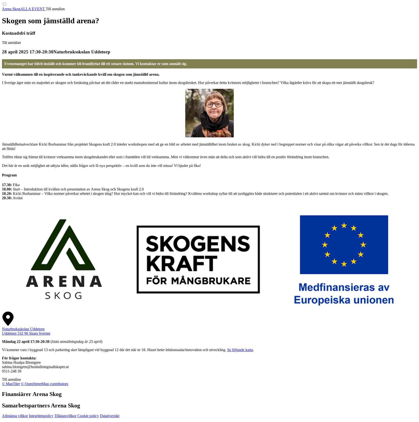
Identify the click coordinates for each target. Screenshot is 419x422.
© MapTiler (11, 384)
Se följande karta (240, 350)
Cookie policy (88, 416)
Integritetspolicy (41, 416)
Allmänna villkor (15, 416)
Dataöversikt (109, 416)
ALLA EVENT (33, 9)
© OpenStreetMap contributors (44, 384)
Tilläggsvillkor (65, 416)
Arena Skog (11, 9)
